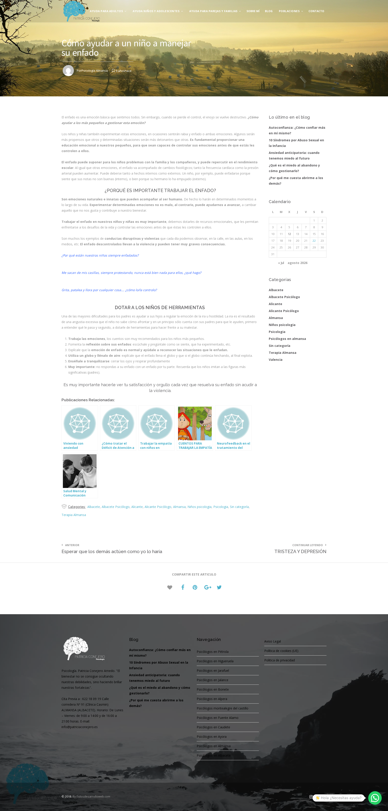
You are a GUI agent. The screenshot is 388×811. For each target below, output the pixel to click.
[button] (375, 798)
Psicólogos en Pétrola (213, 651)
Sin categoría (239, 507)
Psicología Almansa (95, 71)
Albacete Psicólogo (116, 507)
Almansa (179, 507)
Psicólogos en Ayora (212, 736)
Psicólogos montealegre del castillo (222, 708)
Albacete (93, 507)
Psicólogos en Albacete (214, 755)
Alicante (137, 507)
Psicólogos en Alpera (212, 699)
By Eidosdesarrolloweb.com (91, 796)
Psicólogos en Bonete (213, 689)
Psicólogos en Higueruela (215, 661)
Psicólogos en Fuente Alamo (217, 718)
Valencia (275, 359)
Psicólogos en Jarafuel (213, 670)
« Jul (281, 263)
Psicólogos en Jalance (212, 680)
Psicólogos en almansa (287, 339)
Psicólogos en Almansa (214, 746)
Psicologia (220, 507)
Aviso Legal (272, 641)
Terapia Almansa (74, 515)
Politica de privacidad (279, 660)
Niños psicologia (199, 507)
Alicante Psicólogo (158, 507)
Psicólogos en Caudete (213, 727)
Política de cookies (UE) (281, 651)
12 (289, 234)
